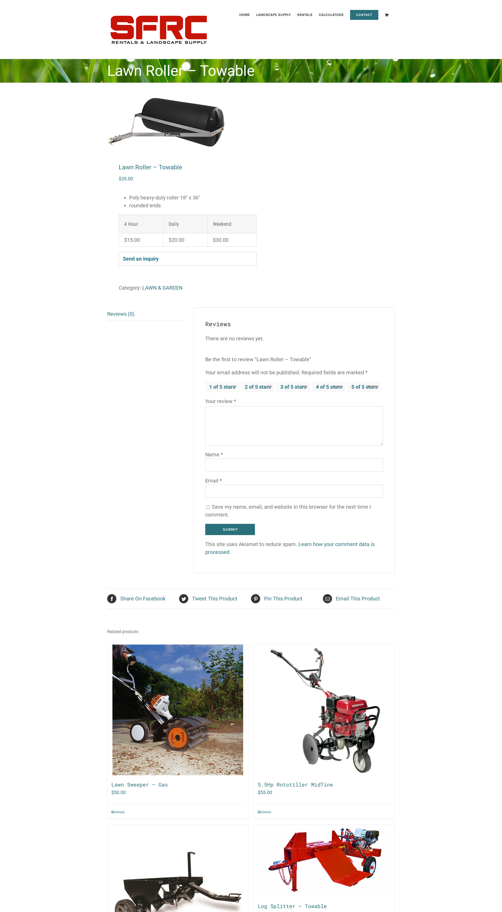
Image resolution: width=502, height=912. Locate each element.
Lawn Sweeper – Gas (139, 784)
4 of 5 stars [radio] (329, 387)
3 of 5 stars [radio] (293, 387)
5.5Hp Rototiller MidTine (295, 784)
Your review (220, 401)
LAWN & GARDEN (162, 288)
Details (120, 812)
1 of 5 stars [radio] (222, 387)
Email (213, 481)
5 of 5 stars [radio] (364, 387)
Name (214, 454)
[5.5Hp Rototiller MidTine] (324, 710)
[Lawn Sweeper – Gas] (177, 710)
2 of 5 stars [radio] (258, 387)
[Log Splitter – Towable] (324, 860)
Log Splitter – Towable (292, 906)
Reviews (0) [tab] (120, 314)
